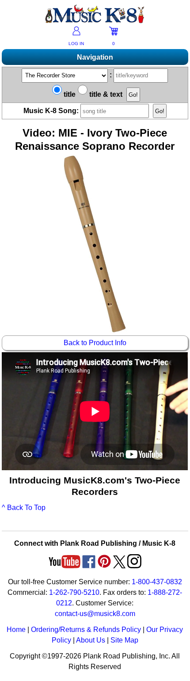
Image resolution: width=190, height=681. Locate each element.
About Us (90, 640)
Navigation (95, 57)
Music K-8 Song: (51, 110)
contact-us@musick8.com (95, 613)
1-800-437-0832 (157, 582)
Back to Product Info (95, 342)
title (69, 94)
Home (16, 629)
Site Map (124, 640)
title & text (104, 94)
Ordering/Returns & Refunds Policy (86, 629)
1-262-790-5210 (74, 592)
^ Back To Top (24, 507)
